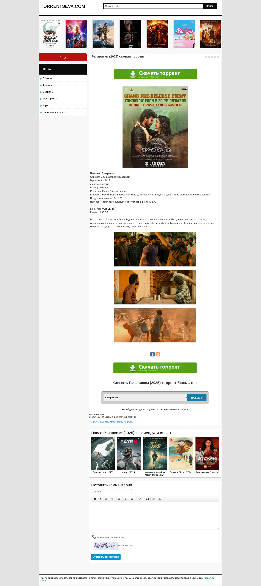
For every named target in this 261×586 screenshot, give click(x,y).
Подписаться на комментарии (107, 537)
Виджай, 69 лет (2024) (181, 472)
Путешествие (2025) (103, 472)
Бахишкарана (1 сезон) (207, 472)
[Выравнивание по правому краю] (132, 499)
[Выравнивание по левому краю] (119, 499)
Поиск (209, 5)
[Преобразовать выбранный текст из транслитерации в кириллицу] (153, 499)
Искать (196, 397)
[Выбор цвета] (140, 499)
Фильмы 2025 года (100, 422)
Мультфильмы (51, 98)
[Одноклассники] (158, 354)
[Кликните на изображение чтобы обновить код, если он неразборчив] (105, 546)
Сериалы (48, 91)
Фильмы (129, 422)
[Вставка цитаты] (147, 499)
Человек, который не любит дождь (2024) (155, 473)
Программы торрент (54, 112)
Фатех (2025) (128, 472)
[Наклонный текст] (100, 499)
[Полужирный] (95, 499)
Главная (47, 78)
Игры (45, 105)
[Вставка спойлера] (160, 499)
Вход (63, 57)
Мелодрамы (117, 422)
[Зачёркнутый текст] (112, 499)
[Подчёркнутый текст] (106, 499)
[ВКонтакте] (152, 354)
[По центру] (126, 499)
